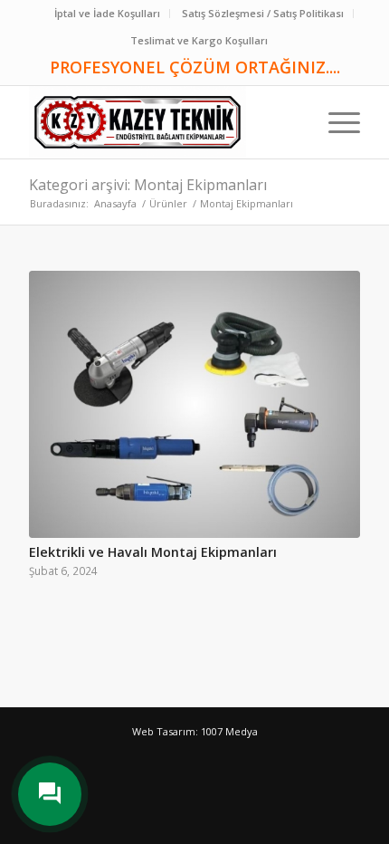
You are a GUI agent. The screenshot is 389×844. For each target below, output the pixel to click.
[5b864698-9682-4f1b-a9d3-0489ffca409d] (161, 122)
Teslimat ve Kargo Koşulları (199, 40)
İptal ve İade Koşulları (107, 13)
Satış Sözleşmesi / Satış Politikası (263, 13)
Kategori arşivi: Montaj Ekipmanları (148, 185)
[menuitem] (107, 13)
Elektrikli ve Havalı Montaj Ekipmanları (153, 552)
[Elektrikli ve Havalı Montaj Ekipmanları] (194, 404)
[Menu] (335, 122)
